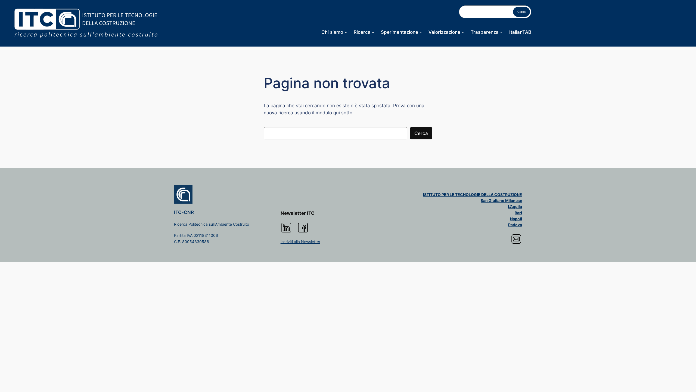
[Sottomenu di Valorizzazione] (462, 32)
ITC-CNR (184, 212)
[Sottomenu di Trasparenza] (501, 32)
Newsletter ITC (298, 213)
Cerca (521, 12)
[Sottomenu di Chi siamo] (345, 32)
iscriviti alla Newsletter (300, 241)
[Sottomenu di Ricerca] (373, 32)
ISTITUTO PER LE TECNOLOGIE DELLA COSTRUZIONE (472, 194)
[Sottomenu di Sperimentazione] (420, 32)
